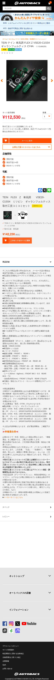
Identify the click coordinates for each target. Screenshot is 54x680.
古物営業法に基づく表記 (11, 657)
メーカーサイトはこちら (13, 497)
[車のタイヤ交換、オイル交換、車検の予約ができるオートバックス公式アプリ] (5, 630)
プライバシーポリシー (11, 646)
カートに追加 (27, 141)
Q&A (4, 665)
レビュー (6, 516)
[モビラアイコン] (17, 630)
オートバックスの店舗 (20, 593)
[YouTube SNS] (29, 623)
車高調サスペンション (37, 39)
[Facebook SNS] (5, 623)
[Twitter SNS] (17, 623)
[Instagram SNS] (11, 623)
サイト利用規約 (8, 650)
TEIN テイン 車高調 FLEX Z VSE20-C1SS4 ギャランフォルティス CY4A (27, 224)
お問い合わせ (7, 669)
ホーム (5, 39)
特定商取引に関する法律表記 (13, 654)
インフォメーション (19, 609)
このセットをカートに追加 (20, 240)
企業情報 (6, 661)
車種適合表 (10, 431)
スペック (6, 507)
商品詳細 (6, 262)
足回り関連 (24, 39)
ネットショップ (16, 576)
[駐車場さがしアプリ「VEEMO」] (11, 630)
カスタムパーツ (14, 39)
